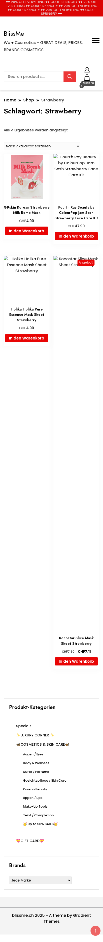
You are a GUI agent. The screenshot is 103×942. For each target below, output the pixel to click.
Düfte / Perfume (36, 772)
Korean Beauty (35, 789)
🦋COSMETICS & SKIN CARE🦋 (42, 744)
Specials (24, 725)
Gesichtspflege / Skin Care (44, 780)
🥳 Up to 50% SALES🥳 (40, 824)
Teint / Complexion (38, 815)
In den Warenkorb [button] (26, 231)
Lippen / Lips (32, 798)
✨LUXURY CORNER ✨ (35, 735)
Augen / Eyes (33, 754)
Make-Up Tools (35, 806)
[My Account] (87, 69)
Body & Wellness (36, 763)
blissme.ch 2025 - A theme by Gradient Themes (51, 918)
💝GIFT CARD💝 (30, 840)
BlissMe (14, 33)
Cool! (84, 8)
